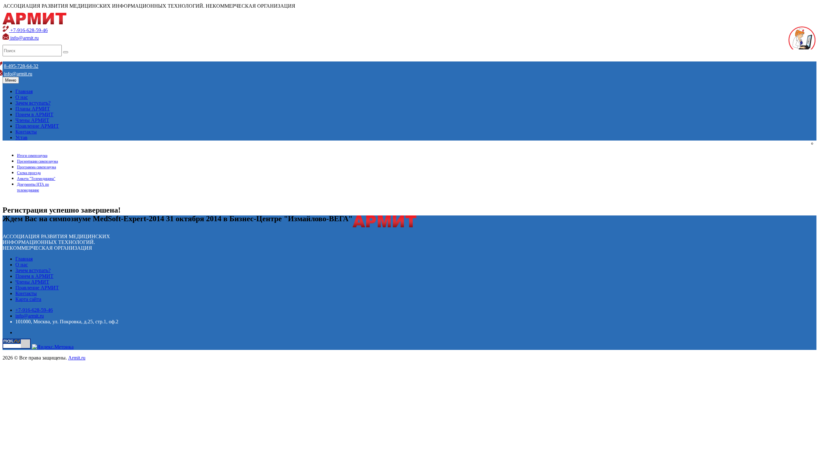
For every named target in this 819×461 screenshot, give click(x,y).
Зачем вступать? (33, 103)
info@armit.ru (24, 38)
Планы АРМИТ (32, 108)
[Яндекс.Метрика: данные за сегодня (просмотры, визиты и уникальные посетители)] (53, 347)
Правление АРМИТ (37, 126)
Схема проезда (29, 173)
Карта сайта (28, 299)
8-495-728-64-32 (21, 66)
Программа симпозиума (36, 167)
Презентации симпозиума (37, 161)
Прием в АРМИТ (34, 114)
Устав (21, 137)
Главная (24, 91)
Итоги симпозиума (32, 155)
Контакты (26, 131)
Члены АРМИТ (32, 120)
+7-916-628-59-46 (28, 30)
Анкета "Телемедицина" (36, 178)
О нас (21, 97)
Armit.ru (76, 357)
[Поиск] (65, 52)
